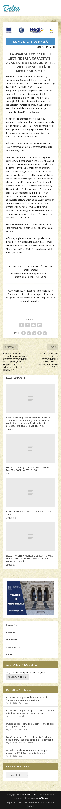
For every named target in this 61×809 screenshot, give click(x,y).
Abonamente (13, 647)
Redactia (10, 632)
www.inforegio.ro (16, 290)
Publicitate (11, 639)
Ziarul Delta (30, 794)
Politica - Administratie (28, 742)
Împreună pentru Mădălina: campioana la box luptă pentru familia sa (30, 725)
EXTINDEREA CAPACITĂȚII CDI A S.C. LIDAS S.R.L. (28, 513)
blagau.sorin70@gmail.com (19, 245)
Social (21, 716)
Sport (21, 756)
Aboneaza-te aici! (18, 676)
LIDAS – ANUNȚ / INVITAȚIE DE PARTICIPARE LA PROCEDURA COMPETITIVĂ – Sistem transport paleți (29, 558)
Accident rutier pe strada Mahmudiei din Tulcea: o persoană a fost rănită (27, 698)
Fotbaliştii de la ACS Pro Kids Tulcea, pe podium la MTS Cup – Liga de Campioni (26, 751)
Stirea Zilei (23, 729)
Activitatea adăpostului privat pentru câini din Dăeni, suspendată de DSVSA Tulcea (30, 712)
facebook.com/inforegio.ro (40, 290)
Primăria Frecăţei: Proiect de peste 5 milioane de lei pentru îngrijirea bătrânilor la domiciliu (29, 738)
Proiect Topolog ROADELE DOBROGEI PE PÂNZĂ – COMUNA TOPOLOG (27, 468)
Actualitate (23, 703)
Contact (10, 654)
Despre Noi (11, 624)
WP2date (43, 798)
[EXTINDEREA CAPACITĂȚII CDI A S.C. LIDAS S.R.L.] (30, 492)
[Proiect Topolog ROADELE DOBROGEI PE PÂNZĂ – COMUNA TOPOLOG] (30, 448)
